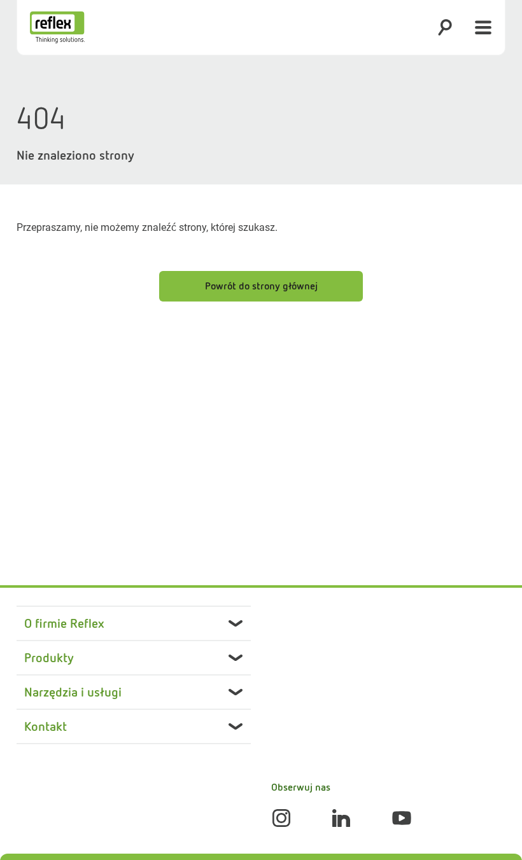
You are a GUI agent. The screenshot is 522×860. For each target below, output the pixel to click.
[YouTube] (402, 818)
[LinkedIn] (341, 818)
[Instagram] (281, 818)
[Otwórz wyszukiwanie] (445, 27)
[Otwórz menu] (483, 27)
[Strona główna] (57, 27)
